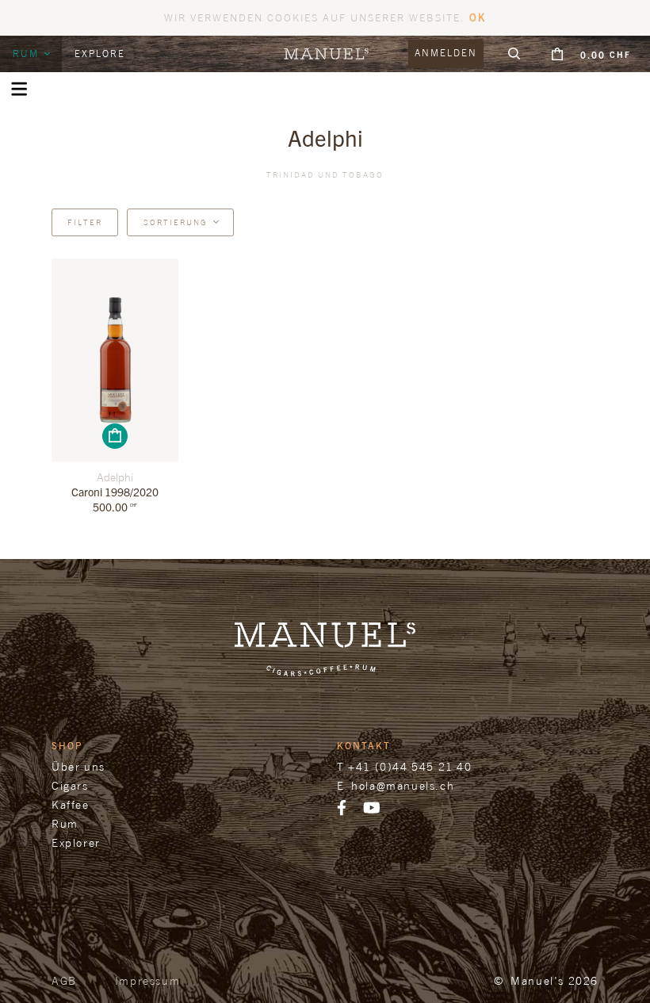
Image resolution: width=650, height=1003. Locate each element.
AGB (64, 980)
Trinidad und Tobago (325, 174)
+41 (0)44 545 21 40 (410, 766)
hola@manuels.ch (402, 785)
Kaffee (71, 804)
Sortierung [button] (175, 222)
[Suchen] (514, 53)
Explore (100, 53)
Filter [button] (84, 222)
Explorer (76, 842)
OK (477, 17)
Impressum (147, 980)
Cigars (70, 785)
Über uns (78, 766)
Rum (28, 53)
